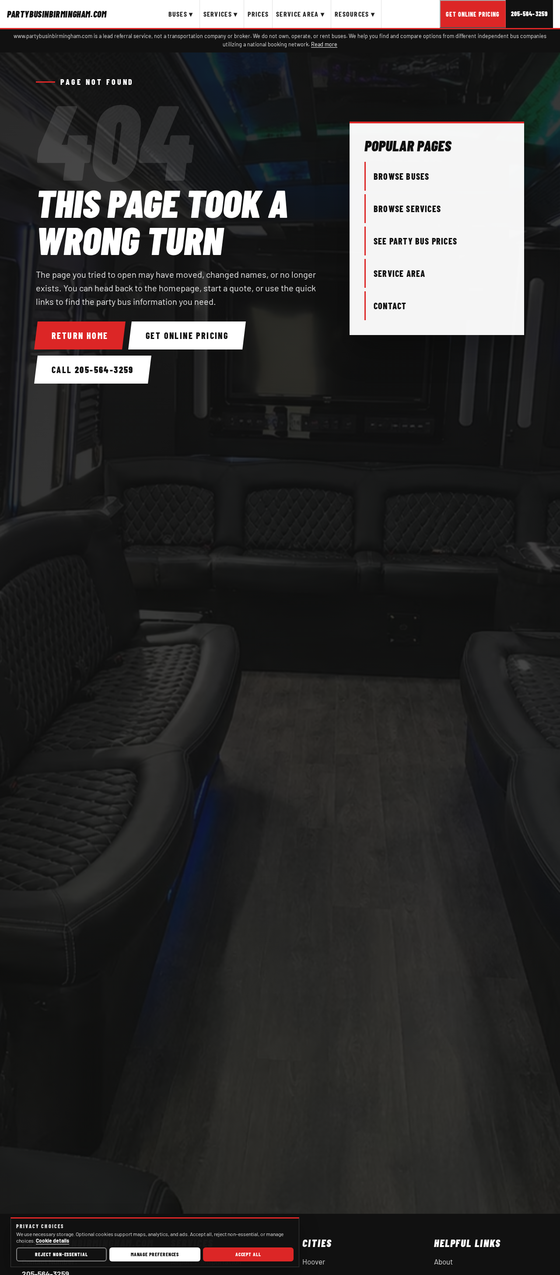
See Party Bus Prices (415, 241)
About (443, 1261)
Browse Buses (401, 176)
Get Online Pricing (473, 14)
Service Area (399, 273)
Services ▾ (220, 14)
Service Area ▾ (300, 14)
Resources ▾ (355, 14)
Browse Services (407, 208)
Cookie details (52, 1240)
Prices (258, 14)
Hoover (313, 1261)
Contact (390, 305)
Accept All (248, 1254)
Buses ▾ (180, 14)
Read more (324, 44)
